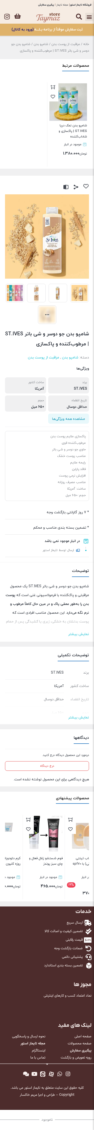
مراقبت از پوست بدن (65, 44)
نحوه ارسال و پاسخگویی (28, 1036)
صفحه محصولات (79, 1043)
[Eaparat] (51, 1074)
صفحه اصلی (82, 1036)
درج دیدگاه (47, 766)
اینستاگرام (38, 1050)
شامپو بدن (41, 44)
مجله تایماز (62, 5)
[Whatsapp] (59, 1074)
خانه (86, 44)
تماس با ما (37, 1058)
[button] (89, 17)
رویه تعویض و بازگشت (76, 1058)
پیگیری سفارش (46, 5)
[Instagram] (7, 16)
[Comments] (26, 1074)
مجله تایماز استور (33, 1043)
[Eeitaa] (43, 1074)
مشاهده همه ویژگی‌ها (68, 419)
